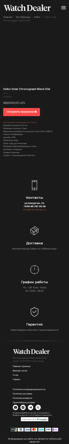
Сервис (16, 379)
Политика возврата (22, 398)
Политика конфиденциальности (29, 389)
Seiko (37, 16)
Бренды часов (20, 370)
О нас (15, 375)
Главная (7, 16)
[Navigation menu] (63, 7)
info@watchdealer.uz (34, 209)
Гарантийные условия (24, 402)
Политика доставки (22, 393)
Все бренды (23, 16)
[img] (31, 351)
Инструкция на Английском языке (20, 122)
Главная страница (21, 366)
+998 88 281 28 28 (35, 206)
